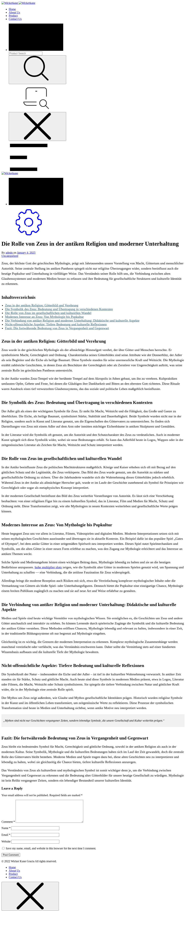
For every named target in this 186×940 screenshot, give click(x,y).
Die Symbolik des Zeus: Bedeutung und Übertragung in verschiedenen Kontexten (59, 309)
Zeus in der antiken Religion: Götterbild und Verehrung (41, 305)
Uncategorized (9, 255)
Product (13, 15)
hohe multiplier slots (48, 567)
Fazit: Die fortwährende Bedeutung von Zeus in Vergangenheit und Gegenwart (57, 328)
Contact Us (15, 18)
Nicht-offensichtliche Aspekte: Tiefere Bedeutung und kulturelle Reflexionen (56, 324)
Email (5, 834)
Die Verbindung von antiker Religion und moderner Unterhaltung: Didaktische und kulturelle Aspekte (72, 320)
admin (9, 252)
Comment (8, 821)
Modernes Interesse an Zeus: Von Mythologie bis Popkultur (44, 317)
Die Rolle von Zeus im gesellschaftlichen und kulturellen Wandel (48, 313)
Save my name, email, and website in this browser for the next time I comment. (51, 848)
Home (12, 9)
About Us (14, 12)
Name (6, 828)
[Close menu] (37, 126)
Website (6, 841)
